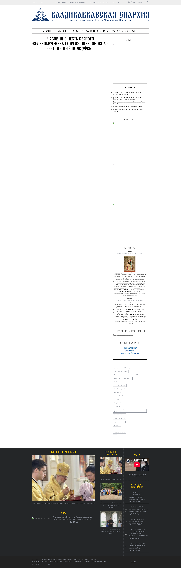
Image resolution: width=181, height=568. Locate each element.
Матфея (127, 311)
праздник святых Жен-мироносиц (124, 368)
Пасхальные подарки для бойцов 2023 (126, 375)
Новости (76, 31)
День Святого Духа (119, 385)
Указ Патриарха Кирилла (121, 389)
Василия (119, 289)
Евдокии (122, 316)
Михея (121, 304)
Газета (125, 31)
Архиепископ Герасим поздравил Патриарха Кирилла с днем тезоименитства (128, 98)
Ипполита (120, 283)
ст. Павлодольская (119, 414)
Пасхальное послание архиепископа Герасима (128, 107)
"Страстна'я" (140, 289)
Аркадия (140, 308)
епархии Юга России (120, 396)
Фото (105, 31)
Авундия (131, 283)
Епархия (62, 31)
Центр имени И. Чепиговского (123, 335)
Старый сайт (61, 2)
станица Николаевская (121, 429)
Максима (143, 274)
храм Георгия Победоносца (123, 378)
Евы (142, 314)
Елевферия (132, 314)
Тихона (115, 281)
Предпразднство (119, 303)
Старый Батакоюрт (119, 418)
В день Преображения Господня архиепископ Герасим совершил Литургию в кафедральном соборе (138, 533)
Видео (115, 31)
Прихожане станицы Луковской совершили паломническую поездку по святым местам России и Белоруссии (138, 509)
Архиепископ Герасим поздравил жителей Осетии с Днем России (127, 93)
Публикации (117, 392)
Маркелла (119, 308)
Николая (116, 288)
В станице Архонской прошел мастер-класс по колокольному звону (110, 531)
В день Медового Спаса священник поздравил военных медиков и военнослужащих (137, 546)
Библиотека (38, 2)
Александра (142, 316)
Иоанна (126, 284)
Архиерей (48, 31)
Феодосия (127, 306)
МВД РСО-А (117, 403)
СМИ (134, 31)
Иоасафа (132, 284)
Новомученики (91, 31)
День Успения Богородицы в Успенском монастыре (126, 410)
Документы (129, 87)
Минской (125, 289)
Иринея (125, 283)
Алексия (137, 288)
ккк (115, 436)
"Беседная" (125, 319)
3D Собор (117, 425)
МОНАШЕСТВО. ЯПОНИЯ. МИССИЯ (137, 476)
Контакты (115, 2)
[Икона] (129, 271)
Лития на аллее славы (120, 371)
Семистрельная (123, 291)
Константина (140, 284)
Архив (50, 2)
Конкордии (140, 283)
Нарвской (134, 319)
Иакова (122, 288)
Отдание (117, 273)
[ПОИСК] (148, 2)
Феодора (132, 316)
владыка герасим (119, 432)
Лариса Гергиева (119, 422)
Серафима (130, 286)
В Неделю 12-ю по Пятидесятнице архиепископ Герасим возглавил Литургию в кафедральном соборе (64, 503)
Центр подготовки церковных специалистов (88, 2)
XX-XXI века (117, 382)
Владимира (116, 313)
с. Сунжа (116, 399)
